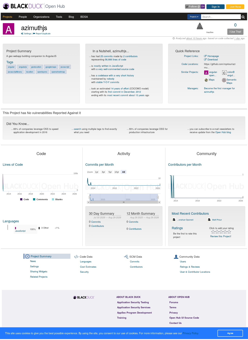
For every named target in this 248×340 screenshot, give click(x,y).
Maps (212, 79)
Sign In (216, 6)
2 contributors (130, 56)
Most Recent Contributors (190, 213)
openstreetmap (58, 71)
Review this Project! (220, 236)
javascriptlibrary (15, 71)
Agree (230, 333)
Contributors (97, 226)
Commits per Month (99, 164)
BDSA (84, 16)
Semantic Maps (232, 81)
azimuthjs (34, 27)
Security (84, 271)
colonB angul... (231, 73)
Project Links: (191, 56)
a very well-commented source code (115, 69)
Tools (59, 16)
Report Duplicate (43, 33)
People (23, 16)
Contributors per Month (185, 164)
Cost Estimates (88, 266)
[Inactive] (200, 26)
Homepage (213, 56)
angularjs (23, 66)
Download (212, 59)
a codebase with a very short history (115, 75)
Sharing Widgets (38, 271)
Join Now (235, 6)
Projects (7, 16)
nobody (110, 78)
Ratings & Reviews (190, 266)
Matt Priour (217, 219)
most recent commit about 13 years (126, 95)
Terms (172, 307)
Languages (11, 221)
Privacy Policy (190, 333)
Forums (173, 302)
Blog (71, 16)
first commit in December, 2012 (124, 91)
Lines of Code (13, 164)
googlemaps (51, 66)
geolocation (36, 66)
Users (183, 261)
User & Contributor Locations (195, 271)
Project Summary (41, 256)
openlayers (42, 71)
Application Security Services (133, 307)
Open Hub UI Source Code (184, 317)
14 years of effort (120, 88)
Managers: (193, 88)
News (33, 261)
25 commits (106, 56)
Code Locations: (190, 64)
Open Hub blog (223, 132)
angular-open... (213, 73)
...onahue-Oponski (185, 219)
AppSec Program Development (134, 312)
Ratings (177, 227)
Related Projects (39, 276)
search (77, 129)
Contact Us (175, 323)
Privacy (173, 312)
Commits (96, 221)
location (29, 71)
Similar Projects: (190, 72)
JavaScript (20, 230)
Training (121, 317)
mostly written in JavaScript (108, 65)
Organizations (41, 16)
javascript (65, 66)
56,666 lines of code (115, 59)
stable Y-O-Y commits (107, 82)
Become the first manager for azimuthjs (219, 89)
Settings (27, 33)
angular (11, 66)
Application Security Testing (133, 302)
